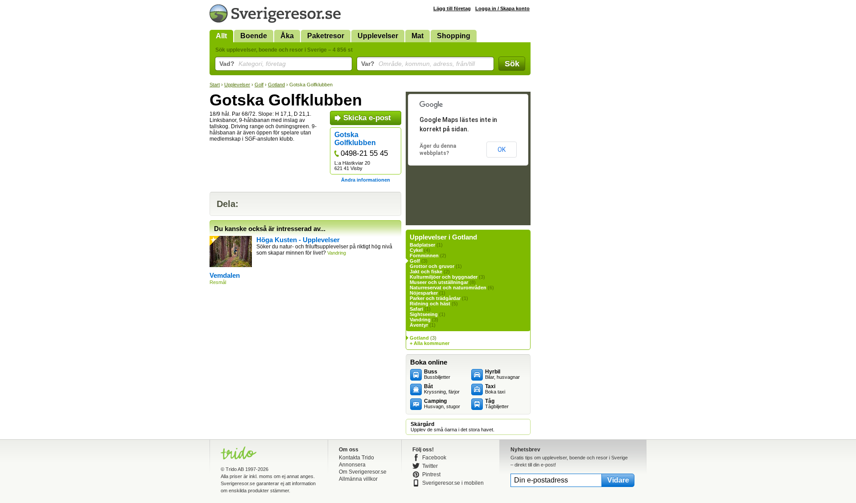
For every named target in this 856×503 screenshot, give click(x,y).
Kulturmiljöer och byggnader (443, 277)
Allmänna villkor (358, 479)
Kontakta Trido (356, 457)
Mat (418, 36)
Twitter (430, 466)
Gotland (276, 84)
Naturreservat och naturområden (448, 287)
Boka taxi (495, 389)
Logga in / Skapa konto (502, 8)
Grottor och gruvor (432, 266)
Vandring (420, 319)
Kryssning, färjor (442, 389)
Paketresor (325, 36)
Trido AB (235, 469)
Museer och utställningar (439, 282)
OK (502, 149)
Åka (287, 36)
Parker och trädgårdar (435, 298)
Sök (512, 63)
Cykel (416, 250)
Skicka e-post (367, 118)
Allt (221, 36)
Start (215, 84)
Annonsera (352, 465)
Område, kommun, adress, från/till (418, 63)
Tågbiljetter (497, 403)
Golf (259, 84)
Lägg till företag (452, 8)
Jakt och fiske (426, 271)
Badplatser (422, 244)
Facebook (434, 457)
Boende (253, 36)
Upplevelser (378, 36)
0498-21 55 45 (364, 153)
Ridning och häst (430, 303)
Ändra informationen (365, 180)
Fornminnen (424, 255)
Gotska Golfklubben (355, 138)
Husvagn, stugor (442, 403)
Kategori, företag (252, 63)
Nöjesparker (424, 293)
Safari (416, 309)
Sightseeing (424, 314)
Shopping (453, 36)
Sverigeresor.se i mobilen (453, 483)
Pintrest (431, 474)
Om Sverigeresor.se (363, 472)
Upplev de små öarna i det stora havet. (452, 427)
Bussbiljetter (437, 374)
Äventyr (419, 325)
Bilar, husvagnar (502, 374)
